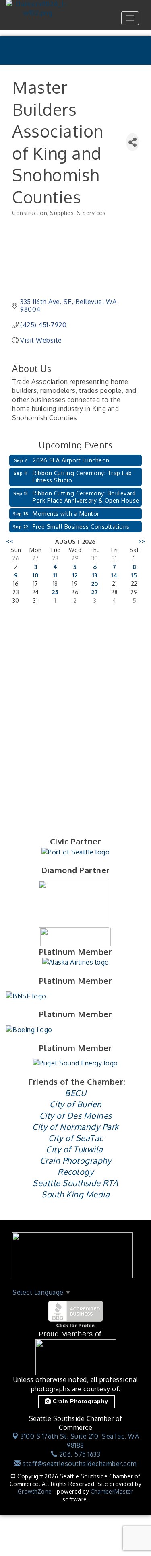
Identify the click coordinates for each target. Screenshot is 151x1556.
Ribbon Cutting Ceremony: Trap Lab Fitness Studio (82, 477)
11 (55, 575)
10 (36, 575)
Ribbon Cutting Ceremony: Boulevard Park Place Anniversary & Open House (86, 497)
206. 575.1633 (78, 1454)
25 (55, 592)
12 (75, 575)
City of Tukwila (74, 1149)
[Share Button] (132, 142)
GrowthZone (35, 1491)
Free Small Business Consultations (81, 526)
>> (141, 541)
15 (134, 575)
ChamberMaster (112, 1491)
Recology (75, 1171)
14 (114, 575)
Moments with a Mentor (66, 513)
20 (94, 583)
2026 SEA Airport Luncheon (71, 460)
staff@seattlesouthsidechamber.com (79, 1464)
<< (9, 541)
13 (94, 575)
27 (94, 592)
